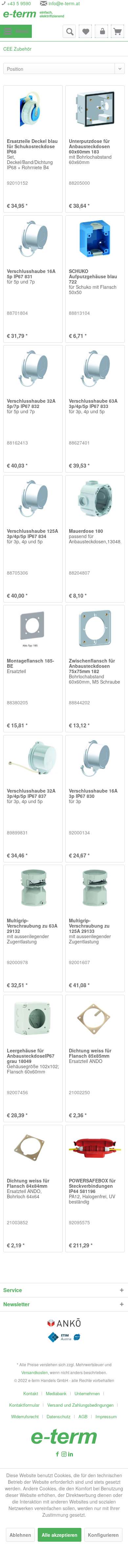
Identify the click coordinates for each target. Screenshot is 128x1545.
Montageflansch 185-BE (30, 666)
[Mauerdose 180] (95, 498)
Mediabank (56, 1393)
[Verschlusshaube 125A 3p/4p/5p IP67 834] (33, 498)
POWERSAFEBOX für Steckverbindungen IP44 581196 (92, 1191)
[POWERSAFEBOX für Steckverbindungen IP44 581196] (95, 1148)
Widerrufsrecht (25, 1416)
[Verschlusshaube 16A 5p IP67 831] (33, 238)
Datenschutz (59, 1416)
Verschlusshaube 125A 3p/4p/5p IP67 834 (32, 536)
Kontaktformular (24, 1405)
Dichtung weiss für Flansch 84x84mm (28, 1189)
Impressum (106, 1416)
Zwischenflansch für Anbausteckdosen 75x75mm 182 (94, 671)
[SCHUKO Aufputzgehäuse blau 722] (95, 238)
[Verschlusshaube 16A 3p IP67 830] (95, 758)
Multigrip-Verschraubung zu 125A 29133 (90, 931)
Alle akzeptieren (59, 1534)
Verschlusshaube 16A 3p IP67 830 (93, 796)
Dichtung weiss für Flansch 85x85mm (90, 1056)
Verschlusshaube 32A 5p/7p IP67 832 (31, 406)
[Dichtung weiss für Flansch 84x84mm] (33, 1148)
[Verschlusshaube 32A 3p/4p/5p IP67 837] (33, 758)
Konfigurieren (103, 1534)
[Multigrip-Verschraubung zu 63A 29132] (33, 888)
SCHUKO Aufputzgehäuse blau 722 (93, 281)
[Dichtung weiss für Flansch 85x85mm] (95, 1018)
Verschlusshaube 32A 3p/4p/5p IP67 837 (31, 796)
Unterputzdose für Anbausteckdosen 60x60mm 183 (90, 151)
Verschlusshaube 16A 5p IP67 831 (31, 276)
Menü (22, 31)
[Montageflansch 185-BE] (33, 628)
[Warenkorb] (117, 31)
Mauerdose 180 (95, 536)
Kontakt (30, 1393)
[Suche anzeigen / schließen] (69, 31)
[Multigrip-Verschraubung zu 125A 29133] (95, 888)
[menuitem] (16, 31)
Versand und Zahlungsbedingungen (80, 1405)
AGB (83, 1416)
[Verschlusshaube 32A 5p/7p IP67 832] (33, 368)
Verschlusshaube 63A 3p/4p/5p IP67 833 (93, 406)
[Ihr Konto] (101, 31)
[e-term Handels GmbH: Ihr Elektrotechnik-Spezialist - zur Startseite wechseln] (33, 15)
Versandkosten (34, 1372)
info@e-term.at (64, 3)
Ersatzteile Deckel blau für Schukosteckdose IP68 (32, 154)
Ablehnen (20, 1534)
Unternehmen (87, 1393)
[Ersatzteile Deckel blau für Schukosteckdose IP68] (33, 108)
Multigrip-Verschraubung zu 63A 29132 (32, 931)
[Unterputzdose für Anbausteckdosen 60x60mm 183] (95, 108)
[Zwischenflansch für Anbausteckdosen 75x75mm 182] (95, 628)
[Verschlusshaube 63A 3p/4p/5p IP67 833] (95, 368)
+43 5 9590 (18, 3)
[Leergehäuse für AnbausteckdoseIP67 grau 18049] (33, 1018)
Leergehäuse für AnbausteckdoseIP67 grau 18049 (33, 1061)
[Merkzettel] (85, 31)
